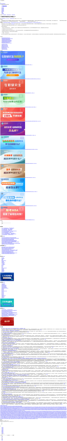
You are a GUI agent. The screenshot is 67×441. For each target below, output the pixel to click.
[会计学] (7, 325)
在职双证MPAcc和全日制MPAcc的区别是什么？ (7, 313)
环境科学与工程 (60, 416)
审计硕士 (15, 414)
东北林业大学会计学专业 (5, 46)
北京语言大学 (55, 408)
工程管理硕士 (55, 414)
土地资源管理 (36, 415)
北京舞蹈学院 (25, 407)
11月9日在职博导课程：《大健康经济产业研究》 (8, 234)
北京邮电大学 (42, 408)
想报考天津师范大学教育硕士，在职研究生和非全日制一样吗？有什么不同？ (12, 22)
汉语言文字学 (59, 414)
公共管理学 (53, 411)
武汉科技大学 (53, 407)
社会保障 (12, 412)
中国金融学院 (36, 407)
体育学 (56, 413)
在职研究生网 (12, 18)
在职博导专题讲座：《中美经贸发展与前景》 (7, 309)
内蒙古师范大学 (4, 295)
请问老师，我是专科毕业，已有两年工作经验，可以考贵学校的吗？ (11, 330)
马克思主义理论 (8, 416)
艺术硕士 (53, 414)
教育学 (58, 411)
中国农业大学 (49, 407)
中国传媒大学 (52, 408)
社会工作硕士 (34, 413)
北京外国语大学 (11, 407)
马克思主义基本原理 (55, 416)
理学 (61, 415)
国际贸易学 (45, 411)
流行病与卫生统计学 (35, 411)
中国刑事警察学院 (5, 408)
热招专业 (6, 405)
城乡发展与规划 (50, 412)
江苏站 (2, 429)
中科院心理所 (49, 408)
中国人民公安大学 (57, 407)
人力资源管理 (3, 264)
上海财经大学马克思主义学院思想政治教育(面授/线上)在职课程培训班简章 (11, 243)
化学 (44, 412)
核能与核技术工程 (13, 418)
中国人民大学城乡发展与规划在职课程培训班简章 (8, 239)
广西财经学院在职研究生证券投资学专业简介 (7, 38)
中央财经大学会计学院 (4, 44)
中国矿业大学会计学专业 (5, 45)
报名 (3, 13)
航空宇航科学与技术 (64, 416)
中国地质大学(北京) (45, 407)
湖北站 (2, 431)
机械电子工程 (31, 415)
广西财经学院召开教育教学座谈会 (6, 39)
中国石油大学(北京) (40, 407)
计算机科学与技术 (16, 412)
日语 (44, 416)
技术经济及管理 (17, 415)
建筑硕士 (41, 414)
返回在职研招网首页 (2, 3)
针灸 (63, 414)
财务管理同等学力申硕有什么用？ (6, 42)
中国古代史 (48, 416)
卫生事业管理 (19, 411)
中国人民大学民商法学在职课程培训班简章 (7, 242)
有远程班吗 (4, 391)
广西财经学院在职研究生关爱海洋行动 (6, 41)
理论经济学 (59, 415)
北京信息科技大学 (32, 407)
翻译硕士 (40, 413)
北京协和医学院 (13, 408)
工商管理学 (3, 258)
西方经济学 (30, 416)
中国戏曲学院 (60, 407)
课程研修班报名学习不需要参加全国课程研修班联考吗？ (10, 350)
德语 (43, 416)
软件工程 (37, 412)
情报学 (35, 412)
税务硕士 (61, 413)
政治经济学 (50, 411)
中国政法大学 (14, 407)
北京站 (2, 427)
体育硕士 (19, 414)
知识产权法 (47, 415)
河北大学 (18, 410)
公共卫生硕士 (30, 413)
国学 (29, 411)
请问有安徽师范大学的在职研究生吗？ (7, 332)
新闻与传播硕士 (43, 413)
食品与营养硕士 (4, 416)
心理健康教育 (36, 416)
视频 (3, 11)
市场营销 (43, 411)
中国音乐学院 (64, 407)
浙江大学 (3, 290)
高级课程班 (5, 407)
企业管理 (28, 411)
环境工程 (3, 268)
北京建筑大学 (61, 408)
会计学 (2, 266)
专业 (3, 8)
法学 (59, 411)
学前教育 (39, 416)
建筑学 (13, 413)
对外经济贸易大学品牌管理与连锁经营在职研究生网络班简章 (9, 240)
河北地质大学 (21, 410)
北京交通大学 (45, 408)
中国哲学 (25, 416)
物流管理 (16, 411)
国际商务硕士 (52, 413)
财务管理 (3, 271)
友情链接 (1, 405)
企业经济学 (58, 412)
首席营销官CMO (20, 412)
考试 (3, 10)
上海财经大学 (3, 284)
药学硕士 (35, 414)
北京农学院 (58, 408)
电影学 (41, 415)
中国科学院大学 (9, 408)
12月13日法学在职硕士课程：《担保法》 (7, 232)
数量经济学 (26, 415)
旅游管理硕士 (3, 414)
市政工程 (34, 415)
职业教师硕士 (33, 418)
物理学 (28, 415)
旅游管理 (29, 412)
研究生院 (14, 416)
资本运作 (50, 415)
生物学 (63, 415)
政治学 (33, 412)
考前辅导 (3, 297)
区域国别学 (52, 415)
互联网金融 (63, 412)
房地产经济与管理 (9, 412)
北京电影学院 (28, 407)
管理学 (61, 411)
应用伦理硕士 (4, 415)
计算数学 (3, 261)
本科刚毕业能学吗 (5, 384)
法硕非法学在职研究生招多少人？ (37, 22)
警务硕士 (17, 414)
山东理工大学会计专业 (4, 49)
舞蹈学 (12, 413)
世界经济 (10, 415)
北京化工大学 (20, 408)
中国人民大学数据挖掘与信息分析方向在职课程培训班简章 (9, 241)
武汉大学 (3, 293)
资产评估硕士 (12, 414)
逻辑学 (27, 418)
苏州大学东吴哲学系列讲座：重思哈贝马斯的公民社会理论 (9, 315)
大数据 (62, 411)
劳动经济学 (5, 412)
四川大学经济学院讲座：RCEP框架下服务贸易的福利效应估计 (9, 312)
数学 (62, 414)
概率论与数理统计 (4, 260)
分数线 (2, 12)
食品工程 (1, 418)
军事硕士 (39, 414)
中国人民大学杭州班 (4, 287)
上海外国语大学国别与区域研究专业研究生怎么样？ (8, 253)
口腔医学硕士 (30, 414)
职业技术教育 (11, 416)
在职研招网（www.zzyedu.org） (6, 18)
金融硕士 (39, 412)
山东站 (2, 430)
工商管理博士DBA (56, 415)
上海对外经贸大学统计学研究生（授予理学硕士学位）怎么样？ (9, 250)
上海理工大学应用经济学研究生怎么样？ (7, 249)
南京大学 (3, 294)
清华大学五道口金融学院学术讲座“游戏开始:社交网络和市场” (9, 310)
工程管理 (7, 415)
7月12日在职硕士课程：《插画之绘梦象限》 (7, 229)
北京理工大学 (38, 408)
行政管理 (56, 411)
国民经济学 (33, 416)
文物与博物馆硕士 (30, 418)
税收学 (47, 412)
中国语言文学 (65, 411)
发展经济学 (61, 412)
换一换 (24, 410)
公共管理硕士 (27, 413)
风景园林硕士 (46, 414)
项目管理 (3, 269)
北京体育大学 (22, 407)
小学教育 (41, 416)
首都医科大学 (17, 408)
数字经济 (3, 257)
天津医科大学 (6, 410)
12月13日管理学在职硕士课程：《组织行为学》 (7, 231)
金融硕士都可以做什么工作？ (5, 316)
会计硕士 (49, 413)
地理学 (46, 412)
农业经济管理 (20, 413)
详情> (45, 339)
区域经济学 (28, 416)
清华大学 (3, 289)
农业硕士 (50, 414)
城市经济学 (44, 415)
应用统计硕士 (46, 413)
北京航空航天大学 (18, 407)
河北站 (2, 432)
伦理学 (23, 416)
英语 (2, 267)
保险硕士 (9, 414)
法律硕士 (58, 413)
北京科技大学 (27, 408)
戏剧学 (42, 415)
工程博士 (56, 412)
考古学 (3, 412)
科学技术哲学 (21, 416)
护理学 (48, 414)
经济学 (8, 411)
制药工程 (4, 418)
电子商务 (12, 415)
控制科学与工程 (42, 412)
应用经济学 (23, 415)
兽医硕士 (21, 414)
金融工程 (31, 412)
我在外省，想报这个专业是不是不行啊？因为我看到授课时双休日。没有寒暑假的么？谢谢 (14, 328)
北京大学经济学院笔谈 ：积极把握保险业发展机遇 (8, 314)
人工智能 (3, 263)
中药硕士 (37, 414)
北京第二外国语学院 (31, 408)
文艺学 (17, 418)
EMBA (43, 414)
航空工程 (8, 418)
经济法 (25, 413)
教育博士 (53, 412)
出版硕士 (63, 413)
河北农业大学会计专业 (4, 48)
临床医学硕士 (26, 414)
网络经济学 (20, 415)
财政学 (27, 412)
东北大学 (3, 292)
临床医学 (23, 413)
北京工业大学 (23, 408)
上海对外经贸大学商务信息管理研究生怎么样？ (7, 251)
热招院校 (4, 405)
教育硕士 (5, 413)
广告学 (39, 415)
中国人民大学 (3, 283)
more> (5, 245)
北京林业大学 (35, 408)
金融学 (2, 259)
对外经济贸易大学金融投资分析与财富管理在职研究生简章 (9, 237)
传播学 (46, 416)
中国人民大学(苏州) (4, 286)
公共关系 (14, 415)
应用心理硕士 (37, 413)
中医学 (55, 413)
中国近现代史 (51, 416)
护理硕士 (33, 414)
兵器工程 (6, 418)
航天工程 (10, 418)
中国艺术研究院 (9, 410)
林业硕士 (24, 414)
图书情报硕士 (6, 414)
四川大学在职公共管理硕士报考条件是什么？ (27, 22)
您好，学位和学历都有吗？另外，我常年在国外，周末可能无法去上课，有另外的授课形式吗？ (14, 382)
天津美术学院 (2, 410)
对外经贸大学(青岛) (4, 285)
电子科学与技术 (16, 413)
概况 (3, 7)
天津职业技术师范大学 (14, 410)
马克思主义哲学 (17, 416)
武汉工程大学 (65, 408)
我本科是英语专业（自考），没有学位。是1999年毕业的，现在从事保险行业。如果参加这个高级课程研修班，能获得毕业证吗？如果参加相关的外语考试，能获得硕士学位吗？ (24, 358)
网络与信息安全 (24, 418)
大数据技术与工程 (20, 418)
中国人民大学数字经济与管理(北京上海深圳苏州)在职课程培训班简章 (10, 238)
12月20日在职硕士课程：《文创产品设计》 (7, 230)
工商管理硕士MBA (8, 413)
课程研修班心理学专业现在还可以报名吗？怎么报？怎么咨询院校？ (11, 386)
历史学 (61, 414)
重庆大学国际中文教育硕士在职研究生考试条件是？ (8, 247)
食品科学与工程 (24, 412)
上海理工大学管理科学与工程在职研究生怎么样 (7, 248)
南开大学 (3, 291)
